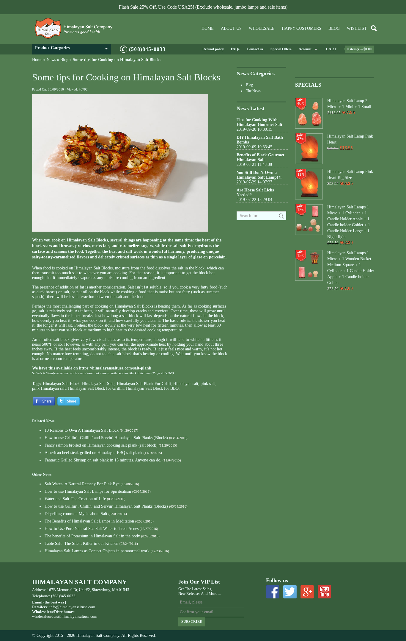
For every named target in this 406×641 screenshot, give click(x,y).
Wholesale (262, 28)
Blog (334, 28)
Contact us (255, 49)
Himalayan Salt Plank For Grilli (144, 383)
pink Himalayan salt (49, 388)
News (51, 59)
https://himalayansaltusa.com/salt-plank (115, 368)
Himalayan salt (185, 383)
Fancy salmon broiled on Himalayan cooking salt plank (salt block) (101, 445)
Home (208, 28)
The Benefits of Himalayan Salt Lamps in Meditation (89, 521)
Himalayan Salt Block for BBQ (152, 388)
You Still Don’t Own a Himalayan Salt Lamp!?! (259, 175)
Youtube (324, 591)
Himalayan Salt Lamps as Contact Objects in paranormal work (97, 551)
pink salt (208, 383)
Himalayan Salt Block (61, 383)
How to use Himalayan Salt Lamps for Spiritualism (88, 491)
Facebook (272, 591)
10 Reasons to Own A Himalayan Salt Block (82, 430)
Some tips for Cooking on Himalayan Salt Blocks (117, 59)
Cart (331, 49)
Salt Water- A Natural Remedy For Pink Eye (82, 484)
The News (253, 91)
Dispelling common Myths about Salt (76, 513)
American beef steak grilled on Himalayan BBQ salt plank (93, 452)
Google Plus (307, 591)
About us (231, 28)
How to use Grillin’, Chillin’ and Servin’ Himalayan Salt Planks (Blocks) (106, 438)
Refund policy (213, 49)
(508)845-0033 (147, 49)
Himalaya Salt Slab (98, 383)
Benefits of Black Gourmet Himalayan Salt (260, 157)
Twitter (290, 591)
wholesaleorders (45, 616)
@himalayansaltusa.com (77, 616)
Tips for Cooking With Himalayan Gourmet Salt (259, 122)
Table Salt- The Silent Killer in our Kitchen (81, 543)
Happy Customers (301, 28)
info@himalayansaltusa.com (72, 607)
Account (305, 49)
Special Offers (281, 49)
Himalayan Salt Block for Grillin (96, 388)
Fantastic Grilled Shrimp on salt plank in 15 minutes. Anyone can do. (103, 460)
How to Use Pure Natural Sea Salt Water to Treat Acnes (92, 528)
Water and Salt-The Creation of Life (75, 499)
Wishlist (357, 28)
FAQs (235, 49)
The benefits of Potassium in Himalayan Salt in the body (92, 536)
